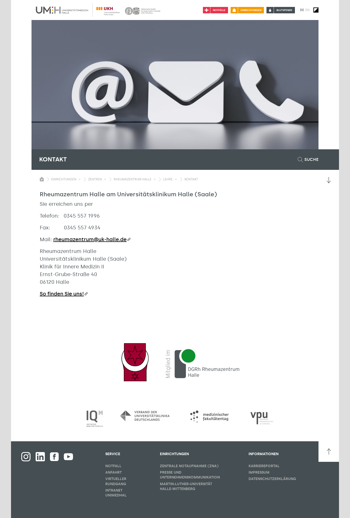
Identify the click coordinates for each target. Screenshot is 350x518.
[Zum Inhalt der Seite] (329, 180)
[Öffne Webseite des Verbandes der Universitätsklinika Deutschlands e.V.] (145, 416)
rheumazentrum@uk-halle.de (90, 239)
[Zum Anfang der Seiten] (329, 451)
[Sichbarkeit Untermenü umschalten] (79, 179)
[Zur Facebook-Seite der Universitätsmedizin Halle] (54, 456)
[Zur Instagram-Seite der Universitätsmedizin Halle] (26, 456)
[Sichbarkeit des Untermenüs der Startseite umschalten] (41, 179)
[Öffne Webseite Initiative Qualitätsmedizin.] (94, 419)
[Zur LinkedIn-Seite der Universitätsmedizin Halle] (40, 456)
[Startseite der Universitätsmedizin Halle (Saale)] (62, 10)
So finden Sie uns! (62, 294)
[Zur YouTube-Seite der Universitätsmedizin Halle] (68, 456)
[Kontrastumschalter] (315, 10)
